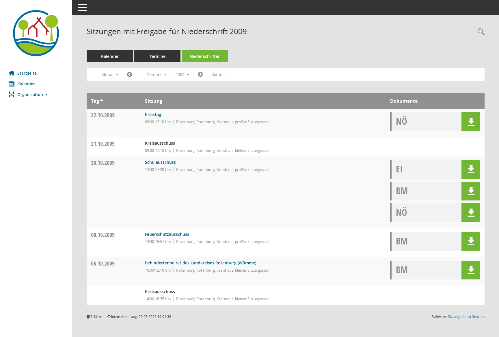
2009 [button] (180, 74)
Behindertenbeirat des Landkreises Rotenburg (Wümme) (200, 263)
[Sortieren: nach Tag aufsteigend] (101, 101)
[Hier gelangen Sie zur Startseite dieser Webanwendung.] (36, 33)
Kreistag (153, 114)
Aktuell (218, 74)
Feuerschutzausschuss (167, 234)
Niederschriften (205, 56)
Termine (157, 56)
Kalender (26, 83)
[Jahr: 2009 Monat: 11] (200, 74)
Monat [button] (108, 74)
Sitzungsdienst (466, 316)
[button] (36, 94)
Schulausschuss (160, 162)
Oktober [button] (154, 74)
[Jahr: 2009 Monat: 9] (129, 74)
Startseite (27, 73)
